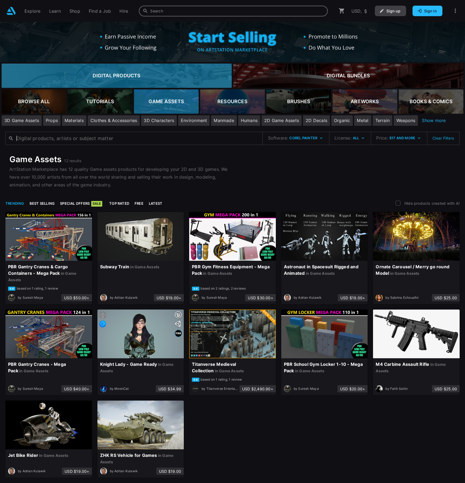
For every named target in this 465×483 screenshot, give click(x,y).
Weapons (405, 120)
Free (139, 203)
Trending (14, 203)
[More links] (455, 10)
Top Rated (119, 203)
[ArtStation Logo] (11, 11)
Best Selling (42, 203)
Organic (342, 120)
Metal (362, 120)
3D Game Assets (21, 120)
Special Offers (80, 203)
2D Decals (316, 120)
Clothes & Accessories (113, 120)
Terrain (382, 120)
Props (52, 120)
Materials (74, 120)
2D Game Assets (281, 120)
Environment (194, 120)
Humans (249, 120)
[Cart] (342, 10)
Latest (155, 203)
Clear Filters (443, 138)
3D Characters (159, 120)
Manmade (224, 120)
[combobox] (233, 11)
